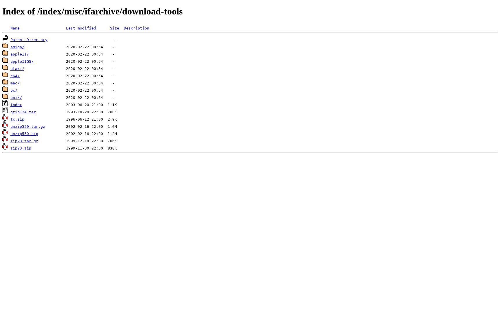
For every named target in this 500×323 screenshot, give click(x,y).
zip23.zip (20, 148)
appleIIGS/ (22, 61)
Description (136, 28)
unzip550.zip (24, 134)
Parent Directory (28, 40)
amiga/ (17, 47)
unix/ (16, 97)
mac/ (15, 83)
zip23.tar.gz (24, 141)
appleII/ (19, 54)
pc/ (13, 90)
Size (114, 28)
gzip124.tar (23, 112)
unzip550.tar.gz (27, 126)
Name (15, 28)
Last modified (81, 28)
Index (16, 105)
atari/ (17, 69)
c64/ (15, 76)
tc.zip (17, 119)
